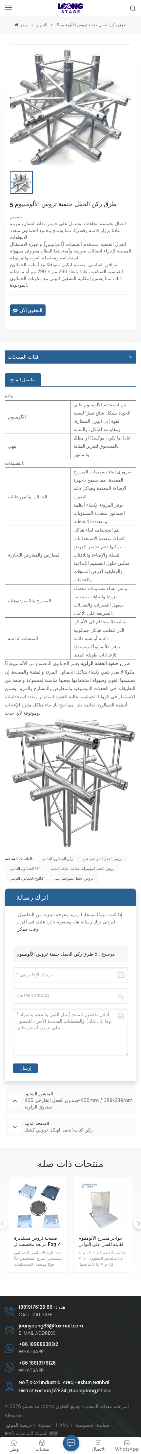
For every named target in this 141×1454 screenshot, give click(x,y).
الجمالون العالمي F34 (25, 869)
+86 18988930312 (38, 1344)
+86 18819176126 (37, 1363)
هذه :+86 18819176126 (42, 1307)
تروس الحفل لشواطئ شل (102, 859)
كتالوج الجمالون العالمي (27, 879)
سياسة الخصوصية (92, 1425)
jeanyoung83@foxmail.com (51, 1326)
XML (64, 1425)
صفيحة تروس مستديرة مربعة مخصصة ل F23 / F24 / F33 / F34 (37, 1241)
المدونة (45, 1425)
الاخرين (41, 25)
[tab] (23, 379)
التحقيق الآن (31, 310)
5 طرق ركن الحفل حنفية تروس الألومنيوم (57, 954)
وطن (23, 25)
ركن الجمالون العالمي (57, 859)
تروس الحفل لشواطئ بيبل (73, 879)
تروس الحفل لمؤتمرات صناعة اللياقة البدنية (82, 869)
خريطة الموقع (30, 1425)
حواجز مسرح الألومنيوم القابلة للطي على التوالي (101, 1241)
